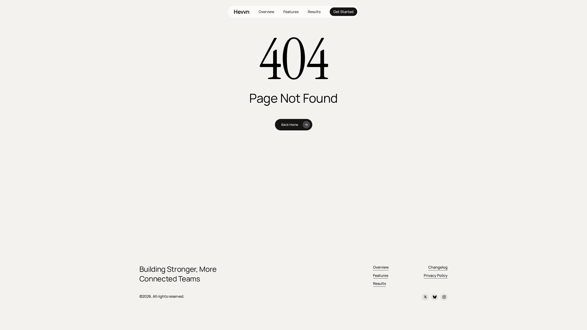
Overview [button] (381, 267)
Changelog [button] (438, 267)
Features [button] (380, 275)
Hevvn (241, 11)
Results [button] (379, 283)
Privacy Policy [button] (436, 275)
